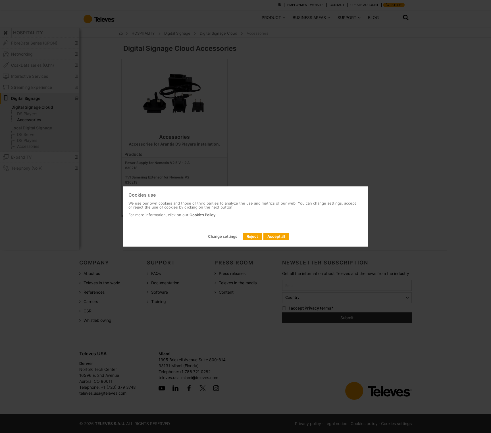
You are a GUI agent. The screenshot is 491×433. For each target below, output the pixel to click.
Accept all (276, 236)
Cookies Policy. (203, 215)
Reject (252, 236)
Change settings (222, 236)
